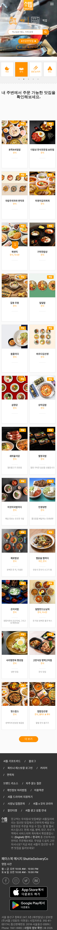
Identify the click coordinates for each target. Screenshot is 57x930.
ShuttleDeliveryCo (35, 859)
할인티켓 (12, 810)
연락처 (10, 774)
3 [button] (28, 79)
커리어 (43, 768)
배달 (22, 20)
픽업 (44, 20)
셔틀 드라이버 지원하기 (20, 796)
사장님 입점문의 (16, 803)
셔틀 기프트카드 (12, 761)
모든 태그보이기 (30, 47)
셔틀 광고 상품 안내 (35, 810)
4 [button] (33, 79)
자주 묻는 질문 (33, 783)
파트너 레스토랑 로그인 (20, 768)
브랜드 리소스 (10, 783)
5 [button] (38, 79)
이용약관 (39, 790)
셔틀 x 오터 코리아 (43, 803)
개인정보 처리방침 (17, 790)
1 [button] (19, 79)
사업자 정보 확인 (33, 928)
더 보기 (28, 739)
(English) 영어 (22, 837)
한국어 (36, 837)
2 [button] (23, 79)
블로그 (32, 761)
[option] (7, 69)
